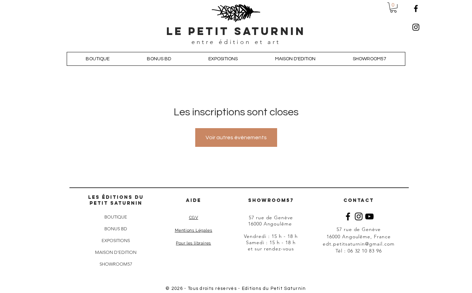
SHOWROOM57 (116, 264)
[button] (393, 7)
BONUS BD (115, 228)
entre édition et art (236, 42)
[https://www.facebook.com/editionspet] (416, 8)
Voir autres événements (236, 137)
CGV (193, 217)
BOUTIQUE (115, 217)
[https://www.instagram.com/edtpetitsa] (416, 27)
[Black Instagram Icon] (358, 216)
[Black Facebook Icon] (348, 216)
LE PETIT (200, 31)
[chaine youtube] (369, 216)
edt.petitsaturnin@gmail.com (359, 244)
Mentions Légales (194, 230)
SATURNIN (269, 31)
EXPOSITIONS (116, 240)
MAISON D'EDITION (115, 252)
